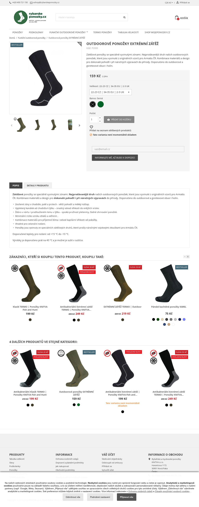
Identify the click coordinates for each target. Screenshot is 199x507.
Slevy (11, 462)
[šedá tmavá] (166, 319)
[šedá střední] (171, 319)
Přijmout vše (126, 497)
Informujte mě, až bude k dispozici (115, 157)
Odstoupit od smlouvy (112, 462)
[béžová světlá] (162, 319)
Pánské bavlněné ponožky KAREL (168, 306)
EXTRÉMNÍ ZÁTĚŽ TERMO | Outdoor (122, 306)
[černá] (74, 320)
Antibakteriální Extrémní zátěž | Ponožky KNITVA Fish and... (123, 393)
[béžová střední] (168, 324)
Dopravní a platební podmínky (70, 462)
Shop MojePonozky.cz (157, 32)
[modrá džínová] (164, 324)
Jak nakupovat (62, 466)
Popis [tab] (16, 185)
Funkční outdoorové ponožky (67, 32)
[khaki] (30, 319)
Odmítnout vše (73, 497)
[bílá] (173, 324)
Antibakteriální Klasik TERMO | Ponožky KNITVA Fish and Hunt (30, 393)
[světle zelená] (78, 404)
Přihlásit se (107, 466)
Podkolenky (36, 32)
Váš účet (108, 454)
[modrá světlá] (184, 319)
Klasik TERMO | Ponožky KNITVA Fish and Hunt (30, 308)
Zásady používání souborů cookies (172, 491)
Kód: (88, 48)
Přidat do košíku (119, 119)
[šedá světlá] (175, 319)
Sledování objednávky (112, 458)
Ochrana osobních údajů (67, 458)
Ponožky (17, 32)
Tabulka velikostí (128, 32)
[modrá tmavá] (179, 319)
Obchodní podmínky (65, 470)
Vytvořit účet (108, 470)
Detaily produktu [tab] (38, 185)
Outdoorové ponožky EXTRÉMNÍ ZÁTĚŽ (76, 393)
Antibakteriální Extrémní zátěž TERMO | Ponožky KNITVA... (76, 308)
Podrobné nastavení (100, 497)
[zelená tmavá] (158, 319)
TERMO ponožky (102, 32)
